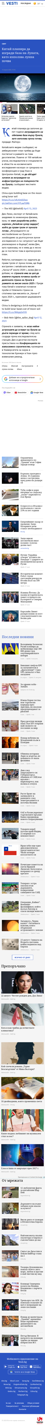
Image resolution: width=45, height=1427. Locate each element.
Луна (5, 366)
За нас (8, 1403)
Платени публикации (30, 1406)
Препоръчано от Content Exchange (30, 1177)
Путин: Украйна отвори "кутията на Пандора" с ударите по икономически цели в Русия (31, 559)
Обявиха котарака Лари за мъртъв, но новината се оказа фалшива (30, 757)
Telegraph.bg (22, 1395)
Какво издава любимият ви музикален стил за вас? (21, 1135)
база (20, 369)
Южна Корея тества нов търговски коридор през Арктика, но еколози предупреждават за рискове (31, 706)
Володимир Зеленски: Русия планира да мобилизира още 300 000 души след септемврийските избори (31, 650)
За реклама (19, 1403)
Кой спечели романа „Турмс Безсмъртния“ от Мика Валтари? (18, 1068)
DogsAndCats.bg (20, 1384)
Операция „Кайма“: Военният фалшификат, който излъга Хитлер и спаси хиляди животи (31, 907)
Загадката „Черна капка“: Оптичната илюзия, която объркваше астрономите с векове (31, 925)
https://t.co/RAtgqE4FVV (14, 312)
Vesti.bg (11, 3)
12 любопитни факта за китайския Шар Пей (31, 1190)
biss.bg (22, 532)
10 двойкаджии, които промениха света (21, 1101)
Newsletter (22, 393)
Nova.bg (7, 1384)
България (23, 677)
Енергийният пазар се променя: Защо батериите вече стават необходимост (31, 525)
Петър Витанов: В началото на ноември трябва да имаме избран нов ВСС (31, 1339)
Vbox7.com (14, 1381)
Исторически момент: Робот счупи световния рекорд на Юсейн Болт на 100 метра (31, 578)
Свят (4, 44)
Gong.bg (25, 1381)
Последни (26, 3)
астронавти (28, 366)
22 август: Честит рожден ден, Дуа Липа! (21, 995)
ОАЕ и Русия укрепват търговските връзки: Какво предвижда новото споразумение (31, 816)
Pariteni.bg (23, 1391)
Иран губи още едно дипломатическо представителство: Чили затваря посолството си (30, 850)
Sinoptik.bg (35, 1388)
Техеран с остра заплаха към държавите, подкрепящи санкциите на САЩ (30, 888)
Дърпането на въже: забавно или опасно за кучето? (30, 1206)
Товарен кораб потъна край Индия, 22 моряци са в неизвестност (30, 832)
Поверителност (12, 1406)
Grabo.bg (11, 1391)
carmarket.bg (24, 548)
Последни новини (18, 637)
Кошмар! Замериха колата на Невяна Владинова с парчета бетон (31, 1287)
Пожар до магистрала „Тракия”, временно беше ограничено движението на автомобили (31, 1321)
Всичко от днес (22, 957)
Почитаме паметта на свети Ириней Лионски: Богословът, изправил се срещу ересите (31, 869)
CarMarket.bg (36, 1384)
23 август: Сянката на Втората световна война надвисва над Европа (31, 943)
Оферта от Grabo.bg (27, 690)
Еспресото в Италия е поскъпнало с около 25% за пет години (31, 508)
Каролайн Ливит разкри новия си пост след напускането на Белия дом (31, 615)
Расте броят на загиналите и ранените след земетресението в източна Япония (29, 798)
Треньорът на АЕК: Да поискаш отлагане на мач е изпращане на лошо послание (31, 1303)
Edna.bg (33, 1391)
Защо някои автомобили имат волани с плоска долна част (29, 541)
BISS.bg (8, 1388)
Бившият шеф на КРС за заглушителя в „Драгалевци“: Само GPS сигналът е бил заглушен (31, 670)
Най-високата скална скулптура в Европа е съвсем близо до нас (31, 1237)
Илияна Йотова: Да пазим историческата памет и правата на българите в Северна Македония (31, 597)
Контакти (22, 1409)
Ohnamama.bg (21, 1388)
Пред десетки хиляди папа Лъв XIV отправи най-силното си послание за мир (31, 724)
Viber (8, 393)
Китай (15, 366)
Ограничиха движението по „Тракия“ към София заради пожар (30, 461)
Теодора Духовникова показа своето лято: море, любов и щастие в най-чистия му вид (31, 1270)
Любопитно (24, 877)
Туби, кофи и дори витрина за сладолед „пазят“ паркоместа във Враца (31, 493)
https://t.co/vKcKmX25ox (15, 200)
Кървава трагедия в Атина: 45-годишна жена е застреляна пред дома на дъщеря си (31, 478)
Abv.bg (4, 1381)
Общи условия (33, 1403)
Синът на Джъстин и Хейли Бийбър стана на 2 (31, 1253)
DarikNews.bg (38, 1381)
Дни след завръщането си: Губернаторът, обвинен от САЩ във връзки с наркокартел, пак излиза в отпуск (31, 777)
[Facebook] (22, 1412)
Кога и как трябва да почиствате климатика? (17, 1029)
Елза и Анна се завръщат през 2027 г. (20, 1168)
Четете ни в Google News (24, 1372)
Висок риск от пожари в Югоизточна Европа (31, 1220)
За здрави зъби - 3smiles (28, 685)
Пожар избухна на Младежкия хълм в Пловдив (30, 740)
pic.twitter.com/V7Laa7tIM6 (16, 203)
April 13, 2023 (30, 208)
